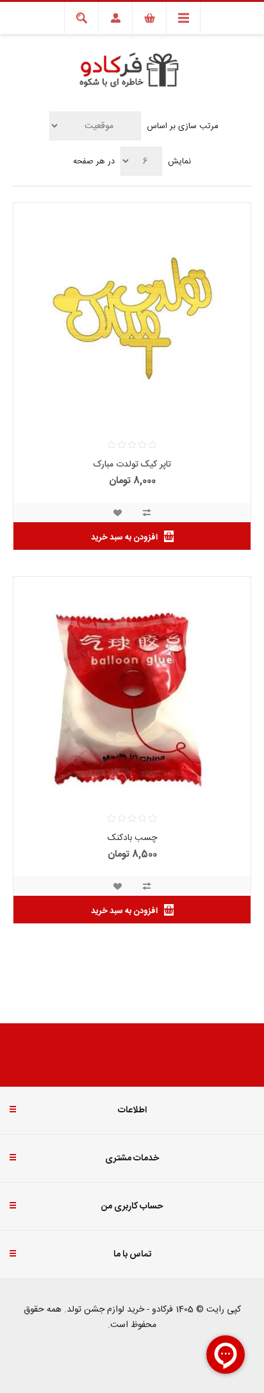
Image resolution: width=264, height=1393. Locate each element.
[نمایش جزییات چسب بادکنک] (132, 695)
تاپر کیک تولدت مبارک (132, 464)
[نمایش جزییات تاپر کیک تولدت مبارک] (132, 321)
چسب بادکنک (132, 838)
